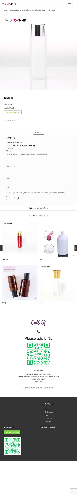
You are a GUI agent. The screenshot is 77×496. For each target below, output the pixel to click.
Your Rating (10, 148)
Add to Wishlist (12, 120)
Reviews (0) (38, 132)
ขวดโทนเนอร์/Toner (40, 10)
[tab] (38, 132)
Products (48, 409)
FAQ (46, 415)
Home (5, 10)
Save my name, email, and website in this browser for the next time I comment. (37, 193)
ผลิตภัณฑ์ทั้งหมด (14, 10)
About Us (48, 422)
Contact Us (48, 418)
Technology (49, 412)
